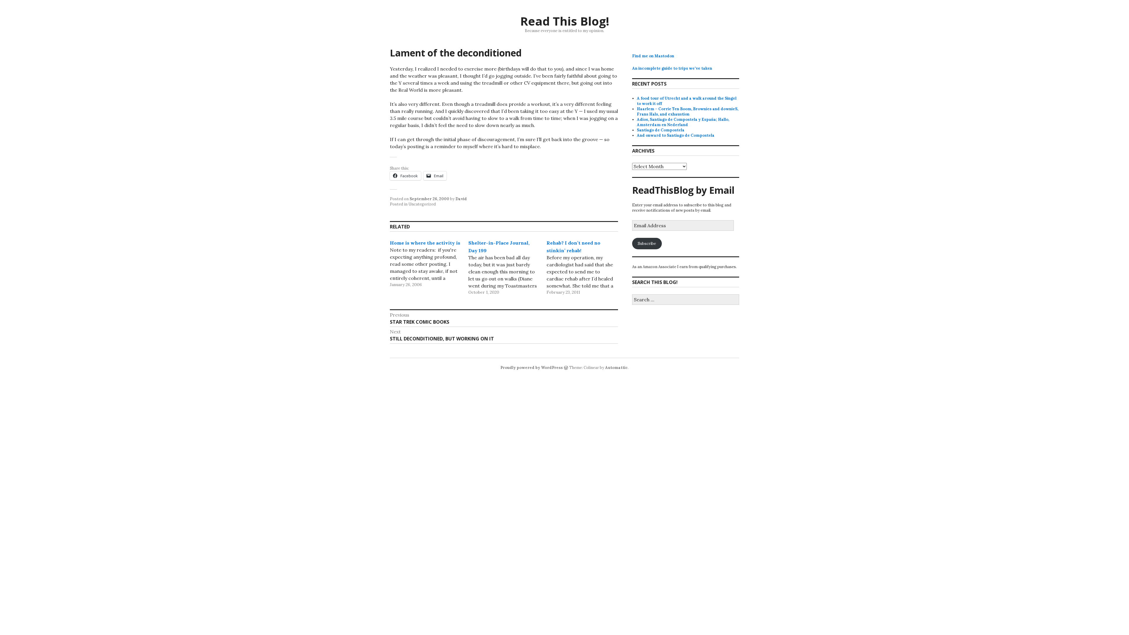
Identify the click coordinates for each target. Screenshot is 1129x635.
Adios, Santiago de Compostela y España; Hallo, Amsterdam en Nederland (683, 122)
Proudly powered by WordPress (531, 367)
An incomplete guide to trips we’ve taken (672, 68)
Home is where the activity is (425, 243)
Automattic (616, 367)
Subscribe (647, 243)
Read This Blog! (564, 21)
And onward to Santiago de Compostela (675, 135)
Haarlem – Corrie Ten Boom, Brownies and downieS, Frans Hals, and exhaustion (687, 111)
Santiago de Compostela (660, 130)
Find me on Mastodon (653, 56)
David (461, 198)
